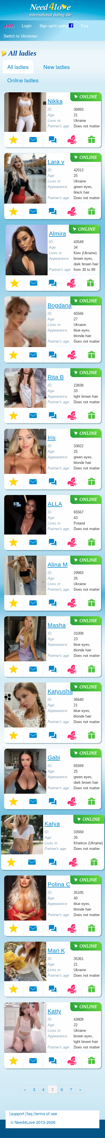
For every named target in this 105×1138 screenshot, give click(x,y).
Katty (54, 1011)
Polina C (59, 884)
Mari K (56, 950)
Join (9, 25)
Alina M (58, 564)
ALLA (55, 504)
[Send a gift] (91, 139)
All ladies (18, 66)
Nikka (55, 101)
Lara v (56, 162)
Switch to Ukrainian (21, 36)
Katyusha (60, 691)
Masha (57, 625)
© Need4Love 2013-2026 (33, 1122)
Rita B (56, 377)
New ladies (56, 66)
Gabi (54, 757)
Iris (52, 438)
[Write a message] (33, 139)
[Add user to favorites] (13, 139)
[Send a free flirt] (71, 139)
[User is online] (85, 96)
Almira (57, 233)
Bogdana (60, 305)
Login (27, 25)
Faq (84, 25)
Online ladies (23, 80)
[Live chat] (52, 139)
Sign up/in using (54, 25)
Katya (52, 824)
